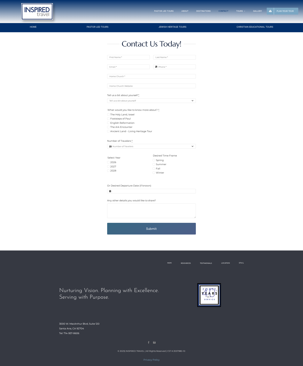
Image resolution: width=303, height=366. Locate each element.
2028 (113, 170)
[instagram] (154, 342)
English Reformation (122, 122)
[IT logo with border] (37, 4)
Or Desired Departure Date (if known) (129, 185)
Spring (159, 160)
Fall (158, 168)
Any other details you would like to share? (131, 200)
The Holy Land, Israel (122, 114)
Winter (160, 172)
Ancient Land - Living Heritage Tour (131, 131)
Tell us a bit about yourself (123, 95)
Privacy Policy (151, 359)
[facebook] (148, 342)
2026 (113, 162)
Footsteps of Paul (120, 118)
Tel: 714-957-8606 (69, 333)
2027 (113, 166)
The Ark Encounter (121, 126)
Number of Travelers (120, 140)
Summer (161, 164)
